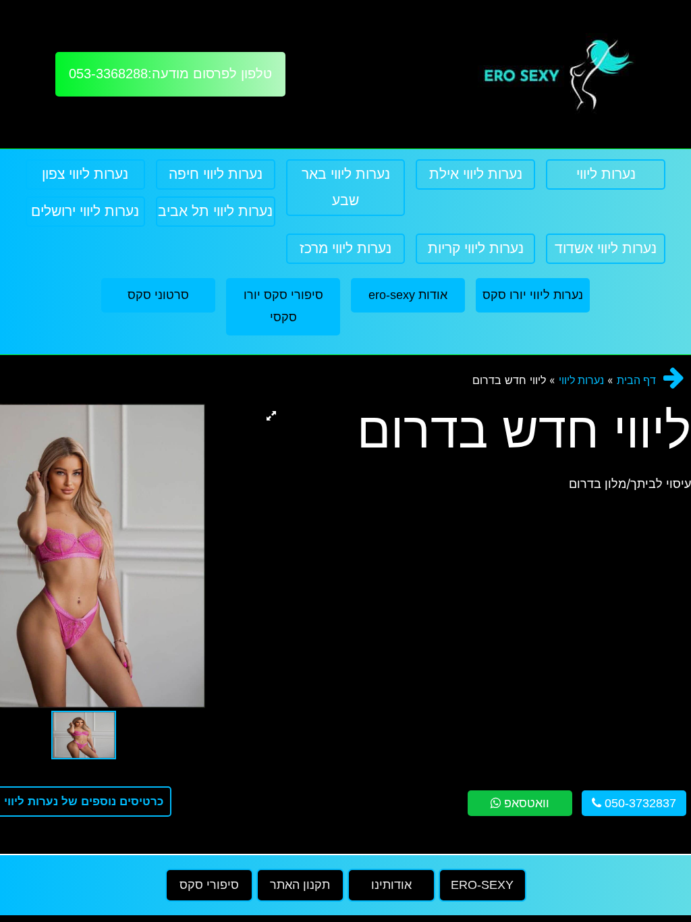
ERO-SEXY (482, 885)
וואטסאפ (525, 803)
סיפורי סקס (209, 885)
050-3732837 (638, 803)
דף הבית (636, 380)
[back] (673, 377)
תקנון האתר (300, 885)
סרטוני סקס (158, 295)
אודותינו (391, 885)
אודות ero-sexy (407, 295)
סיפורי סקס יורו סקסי (283, 306)
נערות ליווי (581, 380)
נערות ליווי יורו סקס (532, 295)
